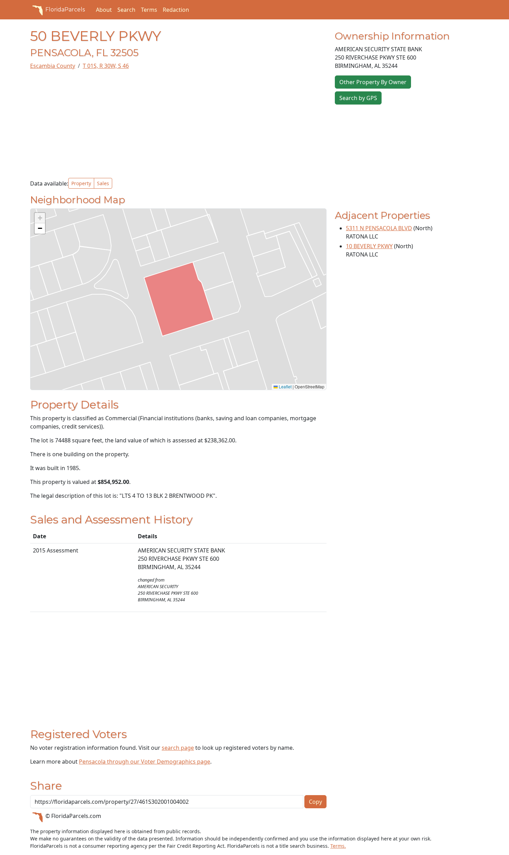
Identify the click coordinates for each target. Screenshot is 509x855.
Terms (149, 10)
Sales (103, 183)
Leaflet (285, 386)
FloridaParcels (65, 9)
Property (81, 183)
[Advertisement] (178, 123)
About (104, 10)
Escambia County (52, 66)
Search (126, 10)
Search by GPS (358, 98)
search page (178, 748)
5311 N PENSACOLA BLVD (379, 228)
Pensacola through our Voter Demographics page (144, 761)
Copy (315, 802)
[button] (40, 218)
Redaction (176, 10)
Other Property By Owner (373, 82)
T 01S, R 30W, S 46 (106, 66)
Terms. (338, 846)
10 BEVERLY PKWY (369, 246)
